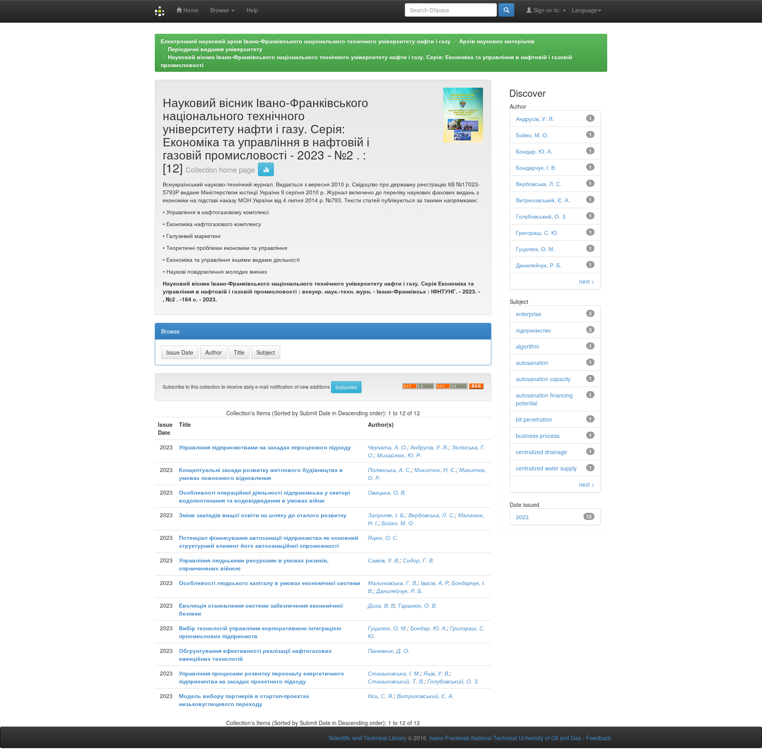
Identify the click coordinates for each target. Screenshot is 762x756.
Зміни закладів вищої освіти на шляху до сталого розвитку (262, 515)
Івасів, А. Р (434, 583)
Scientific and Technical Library (367, 738)
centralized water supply (546, 468)
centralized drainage (541, 452)
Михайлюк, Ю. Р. (399, 455)
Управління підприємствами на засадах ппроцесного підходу (265, 447)
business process (538, 435)
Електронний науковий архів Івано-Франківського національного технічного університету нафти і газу (305, 41)
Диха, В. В (381, 605)
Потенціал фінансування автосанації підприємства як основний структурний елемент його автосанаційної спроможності (268, 541)
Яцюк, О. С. (383, 537)
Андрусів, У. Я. (429, 447)
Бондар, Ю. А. (428, 628)
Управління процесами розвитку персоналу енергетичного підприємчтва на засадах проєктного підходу (261, 677)
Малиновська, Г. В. (393, 583)
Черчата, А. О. (387, 447)
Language (584, 10)
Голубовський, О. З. (453, 681)
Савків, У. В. (384, 560)
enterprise (528, 314)
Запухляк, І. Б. (386, 515)
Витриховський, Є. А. (425, 696)
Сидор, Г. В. (418, 560)
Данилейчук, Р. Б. (399, 591)
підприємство (533, 330)
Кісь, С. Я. (381, 696)
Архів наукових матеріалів (497, 41)
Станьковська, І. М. (394, 673)
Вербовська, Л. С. (431, 515)
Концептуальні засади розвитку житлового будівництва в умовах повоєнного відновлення (261, 474)
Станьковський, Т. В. (396, 681)
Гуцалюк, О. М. (387, 628)
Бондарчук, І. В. (536, 167)
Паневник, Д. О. (389, 650)
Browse (220, 10)
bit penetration (534, 419)
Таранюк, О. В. (417, 605)
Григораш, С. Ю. (537, 232)
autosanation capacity (543, 379)
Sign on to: (547, 10)
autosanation (532, 362)
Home (190, 10)
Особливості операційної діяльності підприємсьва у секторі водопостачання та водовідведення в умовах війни (264, 496)
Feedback (598, 738)
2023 (522, 517)
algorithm (527, 346)
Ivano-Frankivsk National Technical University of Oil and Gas (505, 738)
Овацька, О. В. (387, 492)
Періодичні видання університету (215, 49)
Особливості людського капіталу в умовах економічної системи (269, 583)
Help (252, 10)
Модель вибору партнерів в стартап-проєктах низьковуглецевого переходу (244, 700)
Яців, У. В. (436, 673)
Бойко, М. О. (397, 523)
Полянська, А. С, (389, 470)
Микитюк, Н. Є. (435, 470)
